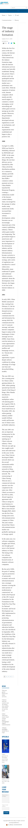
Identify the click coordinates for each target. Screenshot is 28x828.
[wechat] (14, 43)
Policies (12, 14)
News (20, 14)
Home (4, 14)
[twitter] (11, 43)
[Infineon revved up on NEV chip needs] (5, 771)
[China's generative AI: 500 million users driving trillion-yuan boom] (5, 746)
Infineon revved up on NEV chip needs (5, 781)
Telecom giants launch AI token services (4, 693)
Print (6, 43)
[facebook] (9, 43)
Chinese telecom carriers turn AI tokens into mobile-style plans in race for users (5, 705)
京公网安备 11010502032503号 (15, 824)
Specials (5, 17)
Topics (13, 17)
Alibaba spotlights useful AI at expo (5, 730)
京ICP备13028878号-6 (14, 822)
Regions (23, 17)
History (17, 20)
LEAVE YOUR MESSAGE (5, 789)
